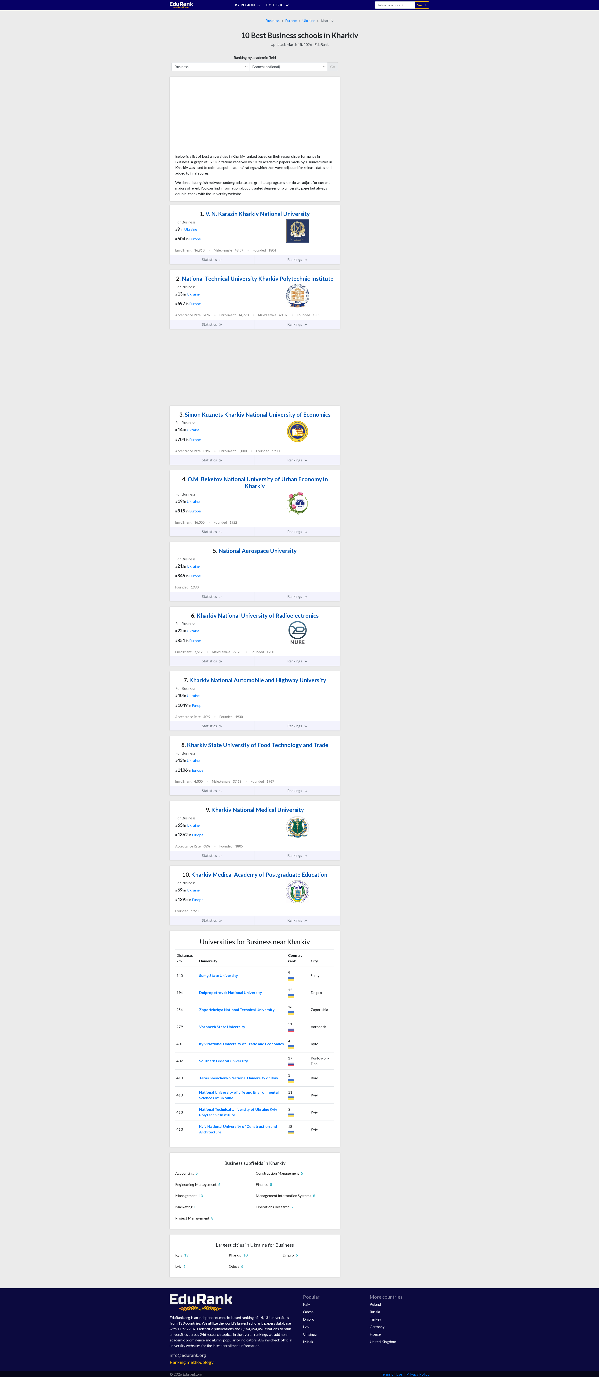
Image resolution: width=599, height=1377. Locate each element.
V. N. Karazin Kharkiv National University (255, 213)
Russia (375, 1311)
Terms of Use (391, 1374)
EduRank (321, 44)
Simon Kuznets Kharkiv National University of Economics (255, 414)
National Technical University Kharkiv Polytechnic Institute (254, 278)
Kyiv (306, 1304)
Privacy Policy (417, 1374)
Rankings (295, 259)
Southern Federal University (223, 1061)
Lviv (306, 1326)
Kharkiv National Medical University (255, 809)
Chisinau (310, 1334)
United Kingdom (383, 1341)
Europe (291, 20)
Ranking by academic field (255, 57)
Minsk (308, 1341)
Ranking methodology (192, 1362)
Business (273, 20)
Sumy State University (218, 975)
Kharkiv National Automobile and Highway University (255, 680)
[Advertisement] (210, 117)
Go (332, 66)
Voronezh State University (222, 1026)
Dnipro (308, 1319)
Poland (375, 1304)
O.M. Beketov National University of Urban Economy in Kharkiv (255, 482)
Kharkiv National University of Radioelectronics (255, 615)
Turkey (375, 1319)
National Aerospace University (255, 550)
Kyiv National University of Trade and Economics (241, 1043)
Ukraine (308, 20)
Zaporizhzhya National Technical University (237, 1009)
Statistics (210, 259)
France (375, 1334)
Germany (377, 1326)
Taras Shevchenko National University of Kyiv (238, 1078)
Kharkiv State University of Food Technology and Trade (254, 744)
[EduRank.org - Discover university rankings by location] (181, 4)
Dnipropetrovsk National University (230, 992)
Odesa (308, 1311)
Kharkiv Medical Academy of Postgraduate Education (254, 874)
